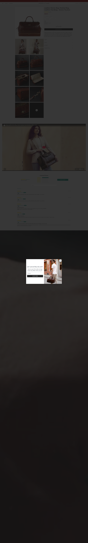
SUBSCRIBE (35, 276)
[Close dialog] (60, 261)
